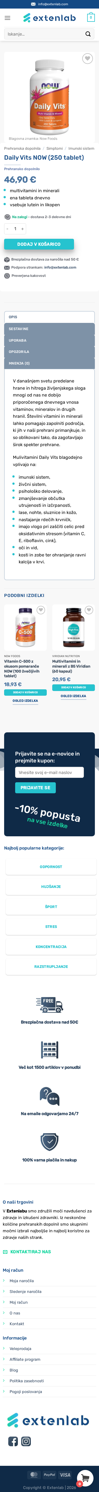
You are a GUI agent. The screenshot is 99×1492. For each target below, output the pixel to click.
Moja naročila (22, 1306)
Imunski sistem (81, 174)
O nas (15, 1338)
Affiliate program (25, 1385)
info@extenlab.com (53, 29)
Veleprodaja (20, 1374)
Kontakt (17, 1349)
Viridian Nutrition (66, 681)
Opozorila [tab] (19, 377)
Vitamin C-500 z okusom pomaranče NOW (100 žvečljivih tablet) (22, 693)
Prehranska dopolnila (22, 174)
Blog (14, 1395)
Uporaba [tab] (17, 365)
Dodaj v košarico (39, 269)
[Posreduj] (88, 59)
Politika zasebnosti (27, 1406)
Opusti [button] (48, 16)
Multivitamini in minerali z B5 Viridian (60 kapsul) (71, 691)
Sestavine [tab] (18, 354)
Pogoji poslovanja (26, 1417)
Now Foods (48, 164)
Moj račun (19, 1327)
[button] (7, 43)
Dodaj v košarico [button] (25, 724)
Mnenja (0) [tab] (19, 388)
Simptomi (54, 174)
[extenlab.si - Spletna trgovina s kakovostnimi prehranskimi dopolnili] (49, 43)
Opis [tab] (13, 342)
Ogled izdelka (25, 733)
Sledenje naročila (26, 1316)
